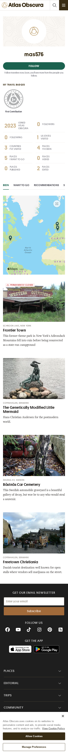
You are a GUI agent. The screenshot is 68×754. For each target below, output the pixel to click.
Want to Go (21, 185)
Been (6, 185)
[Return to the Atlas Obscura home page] (23, 5)
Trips (8, 695)
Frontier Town (14, 330)
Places (9, 670)
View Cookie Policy (53, 728)
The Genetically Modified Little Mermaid (29, 410)
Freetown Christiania (20, 562)
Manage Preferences (34, 747)
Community (14, 707)
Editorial (11, 683)
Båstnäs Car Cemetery (21, 485)
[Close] (63, 716)
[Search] (54, 5)
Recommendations (46, 185)
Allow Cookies (34, 736)
